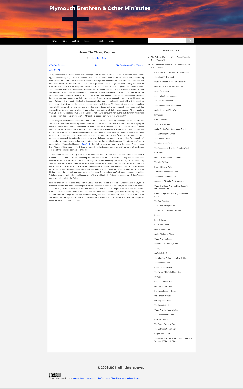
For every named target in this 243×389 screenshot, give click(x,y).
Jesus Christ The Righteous (165, 96)
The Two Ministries (162, 262)
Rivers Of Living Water (163, 167)
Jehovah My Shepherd (163, 101)
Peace (157, 215)
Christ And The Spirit (162, 239)
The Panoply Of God (162, 305)
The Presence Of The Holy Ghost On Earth (171, 148)
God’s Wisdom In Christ (164, 234)
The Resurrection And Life (165, 176)
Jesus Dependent (161, 91)
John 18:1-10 (54, 70)
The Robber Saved (162, 138)
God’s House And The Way (165, 110)
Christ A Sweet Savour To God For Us (170, 82)
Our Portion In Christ (162, 296)
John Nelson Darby (98, 58)
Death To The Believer (163, 267)
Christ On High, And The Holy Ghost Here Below (171, 195)
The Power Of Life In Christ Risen (168, 272)
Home (54, 41)
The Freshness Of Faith (164, 315)
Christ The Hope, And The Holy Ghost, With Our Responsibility (172, 187)
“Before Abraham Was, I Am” (166, 172)
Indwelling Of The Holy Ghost (166, 244)
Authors (75, 41)
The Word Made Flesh (163, 143)
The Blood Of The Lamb (164, 77)
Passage (87, 41)
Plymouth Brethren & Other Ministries (99, 8)
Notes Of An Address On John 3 (167, 157)
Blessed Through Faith (163, 281)
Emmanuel (158, 115)
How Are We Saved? (162, 229)
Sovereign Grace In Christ (165, 291)
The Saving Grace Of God (164, 324)
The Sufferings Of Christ (164, 134)
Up (96, 65)
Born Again (159, 153)
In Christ (157, 277)
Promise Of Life (161, 319)
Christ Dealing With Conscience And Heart (171, 129)
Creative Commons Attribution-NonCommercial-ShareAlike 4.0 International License (106, 378)
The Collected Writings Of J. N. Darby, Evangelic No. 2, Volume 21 (170, 66)
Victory (157, 248)
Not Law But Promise (163, 286)
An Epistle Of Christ (162, 253)
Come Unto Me (160, 120)
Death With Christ (161, 225)
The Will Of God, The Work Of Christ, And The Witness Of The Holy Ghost (173, 339)
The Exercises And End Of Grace (130, 65)
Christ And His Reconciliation (166, 310)
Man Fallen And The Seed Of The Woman (171, 72)
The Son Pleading (57, 65)
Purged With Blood (162, 334)
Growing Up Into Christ (163, 300)
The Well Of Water (161, 162)
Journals (100, 41)
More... (111, 41)
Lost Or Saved (160, 220)
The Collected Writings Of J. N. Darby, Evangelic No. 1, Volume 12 (170, 58)
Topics (64, 41)
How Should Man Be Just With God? (169, 86)
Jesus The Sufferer (162, 124)
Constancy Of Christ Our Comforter (169, 181)
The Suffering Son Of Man (165, 329)
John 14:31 (86, 144)
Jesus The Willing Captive (165, 206)
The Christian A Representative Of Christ (171, 258)
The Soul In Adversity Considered (168, 105)
